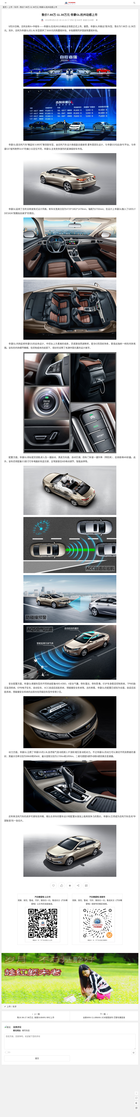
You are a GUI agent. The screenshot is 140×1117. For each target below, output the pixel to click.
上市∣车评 (13, 7)
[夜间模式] (136, 1103)
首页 (5, 7)
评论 (71, 20)
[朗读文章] (96, 20)
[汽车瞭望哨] (69, 3)
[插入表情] (134, 1053)
